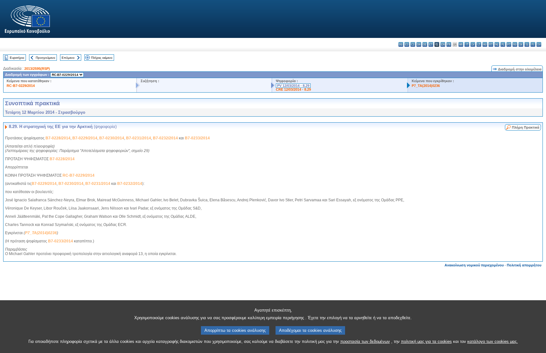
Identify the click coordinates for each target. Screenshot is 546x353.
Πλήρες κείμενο (101, 57)
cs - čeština (412, 44)
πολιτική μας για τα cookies (426, 341)
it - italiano (466, 44)
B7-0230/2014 (111, 138)
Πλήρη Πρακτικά (525, 127)
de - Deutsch (424, 44)
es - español (406, 44)
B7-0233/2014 (197, 138)
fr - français (448, 44)
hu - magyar (484, 44)
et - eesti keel (430, 44)
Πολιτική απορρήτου (524, 265)
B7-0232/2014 (165, 138)
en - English (442, 44)
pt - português (509, 44)
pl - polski (502, 44)
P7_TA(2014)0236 (426, 86)
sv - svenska (539, 44)
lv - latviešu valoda (472, 44)
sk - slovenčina (521, 44)
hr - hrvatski (460, 44)
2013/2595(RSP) (37, 68)
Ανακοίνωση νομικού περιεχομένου (474, 265)
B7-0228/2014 (58, 138)
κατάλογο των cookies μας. (492, 341)
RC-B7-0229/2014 (21, 86)
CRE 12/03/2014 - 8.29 (293, 89)
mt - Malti (490, 44)
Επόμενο (68, 57)
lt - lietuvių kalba (478, 44)
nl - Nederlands (496, 44)
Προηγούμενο (45, 57)
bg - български (400, 44)
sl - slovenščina (527, 44)
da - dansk (418, 44)
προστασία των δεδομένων (365, 341)
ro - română (515, 44)
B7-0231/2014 (138, 138)
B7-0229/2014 (84, 138)
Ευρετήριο (17, 57)
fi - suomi (533, 44)
